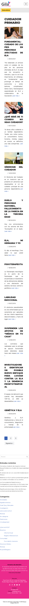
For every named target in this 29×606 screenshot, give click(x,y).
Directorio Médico (5, 544)
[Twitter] (19, 584)
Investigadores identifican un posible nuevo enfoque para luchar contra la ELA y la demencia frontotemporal (13, 376)
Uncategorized (4, 522)
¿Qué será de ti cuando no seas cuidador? (13, 119)
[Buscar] (27, 456)
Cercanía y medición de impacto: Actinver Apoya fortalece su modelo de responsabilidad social (14, 468)
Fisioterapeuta (13, 264)
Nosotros (3, 530)
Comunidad (3, 538)
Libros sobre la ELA (6, 511)
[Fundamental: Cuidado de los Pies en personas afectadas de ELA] (13, 33)
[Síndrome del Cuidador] (13, 158)
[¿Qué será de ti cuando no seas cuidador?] (13, 108)
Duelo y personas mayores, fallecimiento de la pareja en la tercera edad (13, 208)
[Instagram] (9, 584)
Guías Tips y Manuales (6, 505)
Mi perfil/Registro (5, 549)
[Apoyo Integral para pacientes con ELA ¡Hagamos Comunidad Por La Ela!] (6, 4)
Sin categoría (4, 516)
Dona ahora (6, 10)
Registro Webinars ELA (11, 535)
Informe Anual (8, 533)
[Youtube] (17, 584)
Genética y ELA (13, 410)
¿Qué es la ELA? (5, 527)
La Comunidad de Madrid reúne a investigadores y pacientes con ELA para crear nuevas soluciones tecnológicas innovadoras (14, 484)
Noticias (2, 513)
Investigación (4, 508)
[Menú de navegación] (26, 4)
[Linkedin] (14, 584)
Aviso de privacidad (14, 572)
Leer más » (16, 96)
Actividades (3, 500)
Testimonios (3, 519)
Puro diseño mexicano (11, 541)
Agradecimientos (5, 502)
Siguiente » (9, 443)
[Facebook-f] (12, 584)
